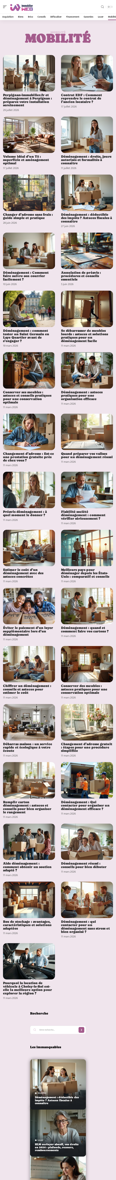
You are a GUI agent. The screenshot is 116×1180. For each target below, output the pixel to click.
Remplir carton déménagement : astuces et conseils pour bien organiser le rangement (27, 807)
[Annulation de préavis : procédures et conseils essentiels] (87, 251)
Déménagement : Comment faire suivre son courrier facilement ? (26, 276)
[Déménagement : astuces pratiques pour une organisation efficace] (87, 370)
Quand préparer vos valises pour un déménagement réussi (87, 455)
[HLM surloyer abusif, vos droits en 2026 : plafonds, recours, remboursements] (58, 1131)
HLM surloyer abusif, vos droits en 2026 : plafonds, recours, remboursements (57, 1147)
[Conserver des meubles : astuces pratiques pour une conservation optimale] (87, 664)
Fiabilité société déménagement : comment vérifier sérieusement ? (83, 515)
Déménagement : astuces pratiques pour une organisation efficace (82, 395)
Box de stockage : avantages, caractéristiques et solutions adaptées (27, 925)
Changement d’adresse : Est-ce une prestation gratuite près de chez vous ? (28, 457)
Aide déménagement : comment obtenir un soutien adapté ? (27, 866)
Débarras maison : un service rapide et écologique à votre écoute (27, 747)
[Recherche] (102, 7)
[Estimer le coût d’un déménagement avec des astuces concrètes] (29, 548)
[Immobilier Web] (21, 7)
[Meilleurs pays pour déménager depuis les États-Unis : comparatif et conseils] (87, 548)
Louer (41, 1140)
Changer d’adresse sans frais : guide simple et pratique (28, 216)
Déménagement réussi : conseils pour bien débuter (84, 865)
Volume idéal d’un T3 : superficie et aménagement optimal (26, 159)
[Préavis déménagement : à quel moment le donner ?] (29, 490)
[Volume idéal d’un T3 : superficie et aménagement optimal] (29, 135)
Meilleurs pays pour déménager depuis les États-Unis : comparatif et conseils (85, 573)
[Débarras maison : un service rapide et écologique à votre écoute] (29, 722)
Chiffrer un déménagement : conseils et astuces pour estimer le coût (27, 689)
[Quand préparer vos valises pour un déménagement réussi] (87, 432)
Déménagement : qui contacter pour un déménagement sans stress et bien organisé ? (85, 927)
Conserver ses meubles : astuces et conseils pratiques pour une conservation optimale (27, 397)
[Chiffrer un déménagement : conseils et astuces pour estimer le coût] (29, 664)
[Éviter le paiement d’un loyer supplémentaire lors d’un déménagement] (29, 606)
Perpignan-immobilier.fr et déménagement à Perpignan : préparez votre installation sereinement (27, 100)
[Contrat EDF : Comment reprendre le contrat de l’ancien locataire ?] (87, 73)
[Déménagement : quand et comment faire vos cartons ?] (87, 606)
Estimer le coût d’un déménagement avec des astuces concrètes (23, 573)
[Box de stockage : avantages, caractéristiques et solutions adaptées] (29, 900)
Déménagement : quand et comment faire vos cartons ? (85, 629)
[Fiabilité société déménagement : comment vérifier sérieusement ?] (87, 490)
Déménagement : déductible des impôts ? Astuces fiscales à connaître (86, 218)
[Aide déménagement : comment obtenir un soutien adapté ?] (29, 842)
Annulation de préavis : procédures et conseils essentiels (81, 276)
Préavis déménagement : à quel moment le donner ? (25, 513)
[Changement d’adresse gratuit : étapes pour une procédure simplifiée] (87, 722)
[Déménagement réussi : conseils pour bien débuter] (87, 842)
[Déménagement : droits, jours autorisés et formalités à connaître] (87, 135)
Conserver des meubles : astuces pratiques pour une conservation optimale (84, 689)
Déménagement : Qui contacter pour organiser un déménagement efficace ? (85, 805)
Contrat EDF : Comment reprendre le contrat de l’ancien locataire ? (81, 98)
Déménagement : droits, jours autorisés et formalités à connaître (86, 159)
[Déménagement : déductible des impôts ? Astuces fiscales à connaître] (87, 193)
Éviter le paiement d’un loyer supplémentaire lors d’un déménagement (28, 631)
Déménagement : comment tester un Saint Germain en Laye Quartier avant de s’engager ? (26, 336)
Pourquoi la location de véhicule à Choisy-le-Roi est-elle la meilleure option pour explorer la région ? (27, 988)
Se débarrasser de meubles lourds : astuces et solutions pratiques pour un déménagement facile (84, 336)
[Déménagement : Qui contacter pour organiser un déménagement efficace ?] (87, 780)
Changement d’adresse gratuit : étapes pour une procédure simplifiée (86, 747)
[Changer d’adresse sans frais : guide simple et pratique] (29, 193)
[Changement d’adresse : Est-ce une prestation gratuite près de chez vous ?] (29, 432)
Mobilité (42, 1093)
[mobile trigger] (5, 7)
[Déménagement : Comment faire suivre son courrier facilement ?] (29, 251)
